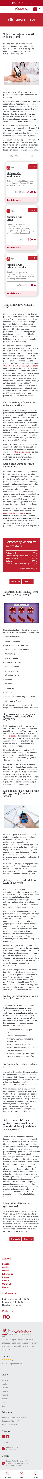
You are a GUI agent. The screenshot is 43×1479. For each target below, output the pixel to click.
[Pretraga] (39, 9)
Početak (6, 1264)
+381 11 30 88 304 (13, 1447)
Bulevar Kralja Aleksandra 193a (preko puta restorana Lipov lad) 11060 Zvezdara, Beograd (17, 1463)
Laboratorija (7, 1274)
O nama (5, 1270)
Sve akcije (15, 581)
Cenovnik (28, 581)
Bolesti (5, 1280)
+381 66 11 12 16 (12, 1450)
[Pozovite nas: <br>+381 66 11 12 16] (35, 9)
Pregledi (6, 1277)
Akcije (5, 1267)
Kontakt (5, 1287)
